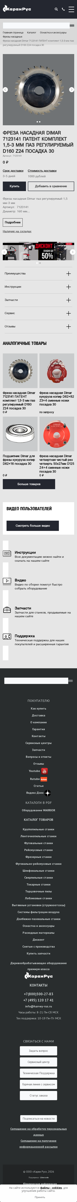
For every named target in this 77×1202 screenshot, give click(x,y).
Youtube (34, 771)
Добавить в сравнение (51, 186)
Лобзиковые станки (38, 898)
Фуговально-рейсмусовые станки (38, 864)
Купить (14, 186)
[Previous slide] (5, 90)
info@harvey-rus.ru (38, 1006)
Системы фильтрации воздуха (38, 912)
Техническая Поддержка (39, 1073)
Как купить (38, 708)
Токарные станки (38, 884)
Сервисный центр (39, 1062)
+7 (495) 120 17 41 (38, 1000)
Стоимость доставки (42, 170)
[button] (37, 121)
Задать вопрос (38, 1050)
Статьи (39, 786)
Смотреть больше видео (33, 525)
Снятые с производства (38, 946)
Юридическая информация (40, 1183)
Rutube (35, 779)
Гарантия (38, 729)
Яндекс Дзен (35, 792)
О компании (38, 722)
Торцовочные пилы (38, 891)
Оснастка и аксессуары (38, 926)
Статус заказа (38, 1095)
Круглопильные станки (38, 829)
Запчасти (38, 750)
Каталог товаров (38, 819)
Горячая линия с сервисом (38, 1084)
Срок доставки (13, 170)
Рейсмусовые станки (38, 850)
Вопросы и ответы (38, 757)
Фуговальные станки (38, 843)
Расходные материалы (38, 932)
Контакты (38, 736)
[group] (38, 89)
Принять (40, 1197)
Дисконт (38, 939)
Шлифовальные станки (38, 870)
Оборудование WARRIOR (38, 810)
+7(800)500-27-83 (38, 994)
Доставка (38, 715)
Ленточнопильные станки (38, 836)
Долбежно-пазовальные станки (38, 919)
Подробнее (13, 222)
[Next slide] (71, 90)
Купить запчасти (38, 953)
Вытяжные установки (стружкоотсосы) (38, 905)
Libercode (44, 1177)
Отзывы (38, 763)
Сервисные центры (38, 743)
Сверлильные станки (38, 877)
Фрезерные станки (38, 857)
